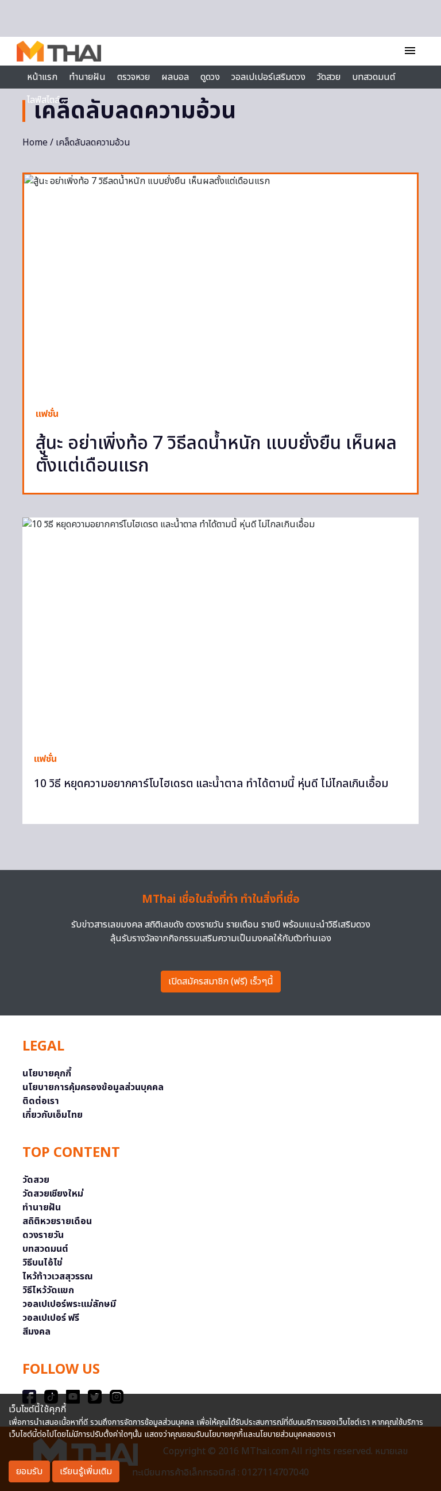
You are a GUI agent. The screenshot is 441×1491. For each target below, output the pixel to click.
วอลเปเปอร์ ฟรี (50, 1318)
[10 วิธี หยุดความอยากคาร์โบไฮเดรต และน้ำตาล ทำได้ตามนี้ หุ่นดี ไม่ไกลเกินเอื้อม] (220, 629)
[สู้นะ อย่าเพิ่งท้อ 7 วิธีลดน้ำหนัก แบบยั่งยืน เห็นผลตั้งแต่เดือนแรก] (220, 285)
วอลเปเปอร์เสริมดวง (268, 77)
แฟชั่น (47, 414)
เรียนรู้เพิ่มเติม (86, 1471)
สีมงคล (36, 1332)
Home (35, 143)
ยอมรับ (29, 1471)
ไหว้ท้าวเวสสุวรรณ (57, 1276)
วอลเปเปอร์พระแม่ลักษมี (69, 1304)
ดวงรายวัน (43, 1235)
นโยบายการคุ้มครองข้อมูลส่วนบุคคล (93, 1087)
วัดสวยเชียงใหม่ (52, 1194)
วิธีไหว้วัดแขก (48, 1290)
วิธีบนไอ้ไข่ (42, 1263)
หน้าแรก (42, 77)
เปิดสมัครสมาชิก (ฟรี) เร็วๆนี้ (220, 981)
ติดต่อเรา (40, 1101)
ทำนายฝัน (87, 77)
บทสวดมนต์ (373, 77)
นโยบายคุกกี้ (46, 1073)
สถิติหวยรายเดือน (57, 1221)
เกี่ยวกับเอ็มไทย (52, 1115)
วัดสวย (329, 77)
